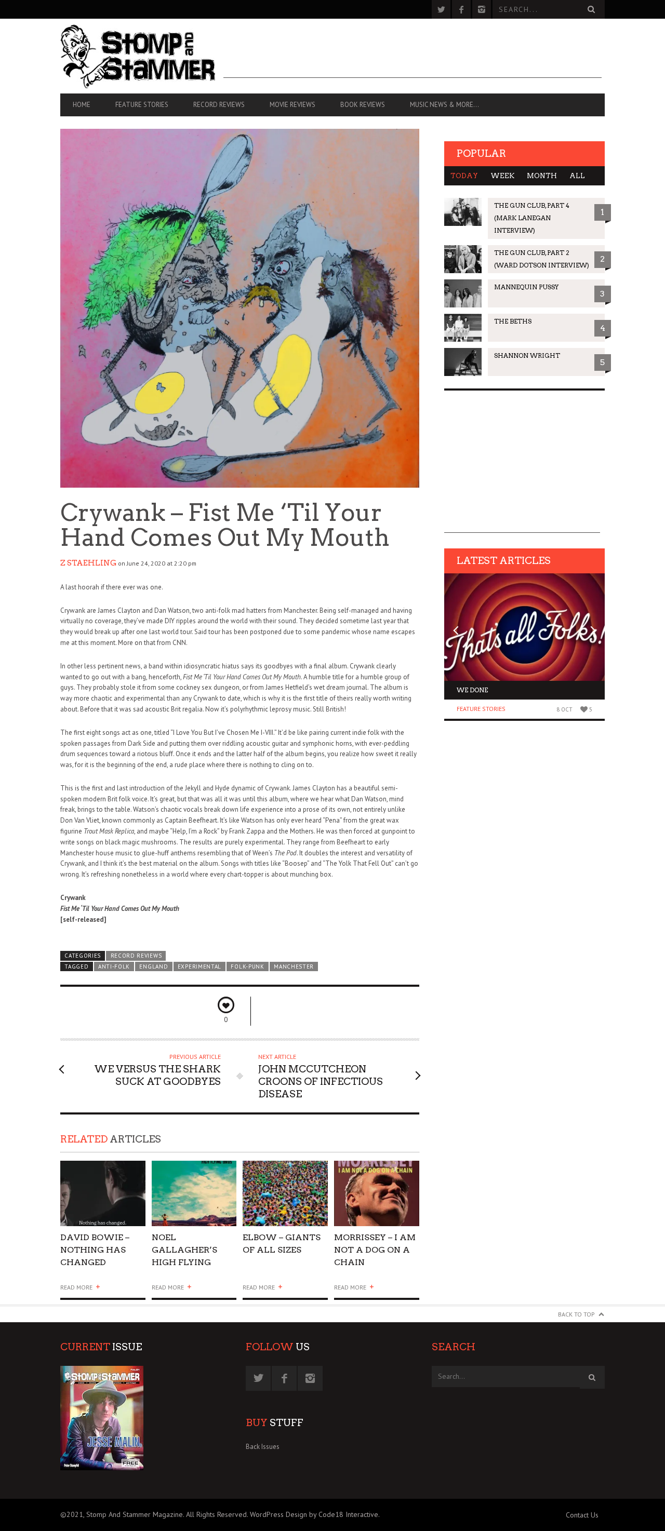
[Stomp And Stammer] (141, 56)
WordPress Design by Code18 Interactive (314, 1514)
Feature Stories (141, 104)
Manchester (294, 966)
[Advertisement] (412, 54)
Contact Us (582, 1515)
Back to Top (576, 1314)
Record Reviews (219, 104)
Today (464, 176)
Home (81, 104)
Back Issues (263, 1446)
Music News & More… (444, 104)
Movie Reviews (292, 104)
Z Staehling (88, 563)
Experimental (199, 966)
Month (542, 176)
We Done (472, 690)
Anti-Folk (114, 966)
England (153, 966)
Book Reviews (362, 104)
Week (502, 176)
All (577, 176)
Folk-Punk (247, 966)
